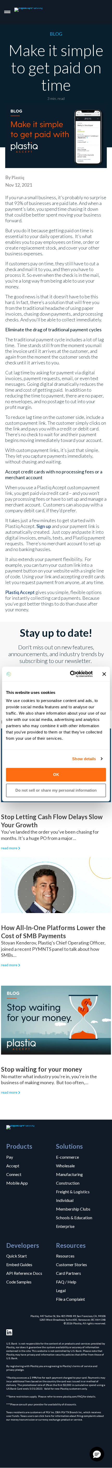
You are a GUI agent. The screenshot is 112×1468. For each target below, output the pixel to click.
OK (56, 774)
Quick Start (16, 1255)
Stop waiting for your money (41, 1069)
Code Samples (19, 1281)
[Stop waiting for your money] (56, 1019)
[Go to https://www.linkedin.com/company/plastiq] (9, 1332)
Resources (65, 1255)
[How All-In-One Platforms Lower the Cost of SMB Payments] (56, 884)
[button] (97, 1454)
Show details (84, 759)
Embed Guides (19, 1264)
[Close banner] (104, 674)
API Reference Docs (24, 1273)
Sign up (43, 526)
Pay (9, 1156)
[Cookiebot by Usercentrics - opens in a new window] (70, 674)
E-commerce (67, 1156)
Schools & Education (74, 1217)
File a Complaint (70, 1299)
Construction (67, 1182)
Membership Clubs (73, 1208)
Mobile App (17, 1182)
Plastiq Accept (20, 592)
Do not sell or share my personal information (56, 790)
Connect (13, 1174)
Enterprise (65, 1226)
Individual (64, 1200)
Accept (12, 1165)
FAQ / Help (66, 1281)
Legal (61, 1290)
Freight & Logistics (73, 1191)
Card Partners (68, 1273)
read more (9, 848)
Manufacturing (69, 1174)
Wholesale (65, 1165)
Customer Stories (71, 1264)
